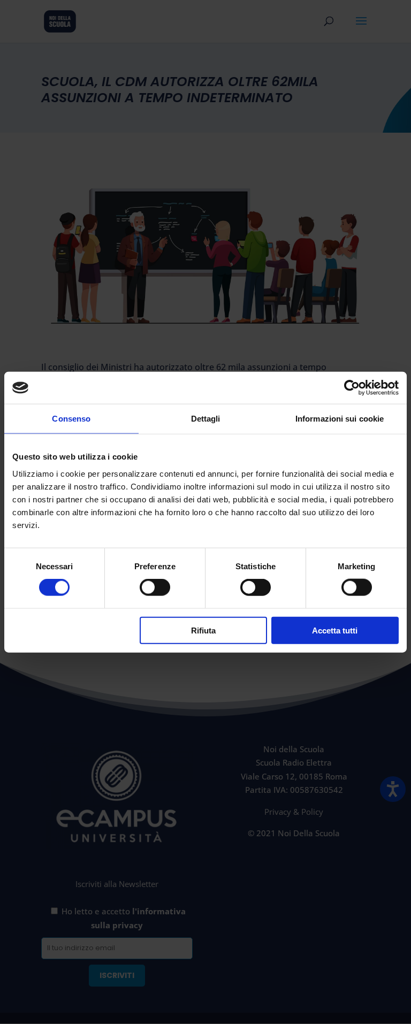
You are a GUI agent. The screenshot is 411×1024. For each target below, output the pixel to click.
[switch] (155, 587)
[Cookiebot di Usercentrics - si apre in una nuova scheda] (352, 388)
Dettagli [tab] (205, 418)
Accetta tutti (334, 630)
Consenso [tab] (71, 418)
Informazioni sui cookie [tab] (339, 418)
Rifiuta (203, 630)
